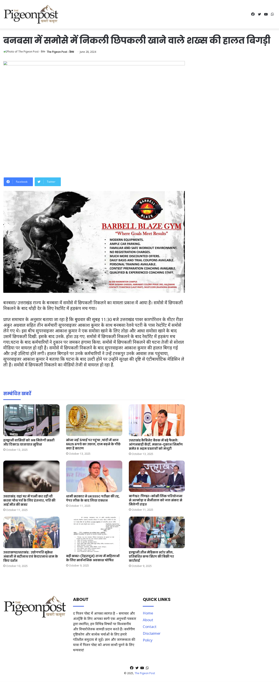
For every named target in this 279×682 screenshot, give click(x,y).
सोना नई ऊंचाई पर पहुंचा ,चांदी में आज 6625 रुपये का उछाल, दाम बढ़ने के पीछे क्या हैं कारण (93, 444)
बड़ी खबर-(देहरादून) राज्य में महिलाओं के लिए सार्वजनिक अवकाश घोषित (92, 558)
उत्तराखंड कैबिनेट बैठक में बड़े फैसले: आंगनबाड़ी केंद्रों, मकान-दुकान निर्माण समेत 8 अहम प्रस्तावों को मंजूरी (156, 444)
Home (148, 613)
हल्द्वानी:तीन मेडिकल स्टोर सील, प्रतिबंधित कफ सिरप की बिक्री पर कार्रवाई (151, 556)
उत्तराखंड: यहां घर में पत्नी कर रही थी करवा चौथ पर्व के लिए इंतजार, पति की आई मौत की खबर (29, 500)
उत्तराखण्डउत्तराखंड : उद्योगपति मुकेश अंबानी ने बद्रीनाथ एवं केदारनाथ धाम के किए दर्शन (30, 556)
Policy (148, 640)
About (148, 619)
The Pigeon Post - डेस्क (60, 52)
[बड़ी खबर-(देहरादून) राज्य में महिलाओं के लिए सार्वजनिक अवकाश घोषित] (94, 534)
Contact (150, 626)
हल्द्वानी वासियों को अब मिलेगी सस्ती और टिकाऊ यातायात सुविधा (28, 442)
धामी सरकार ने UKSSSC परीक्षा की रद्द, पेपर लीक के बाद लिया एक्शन (93, 498)
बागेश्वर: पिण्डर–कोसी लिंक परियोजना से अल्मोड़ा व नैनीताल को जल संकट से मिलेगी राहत (155, 500)
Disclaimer (152, 633)
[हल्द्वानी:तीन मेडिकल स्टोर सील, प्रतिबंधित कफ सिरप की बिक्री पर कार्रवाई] (157, 532)
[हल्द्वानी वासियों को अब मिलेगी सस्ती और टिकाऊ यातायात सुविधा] (31, 420)
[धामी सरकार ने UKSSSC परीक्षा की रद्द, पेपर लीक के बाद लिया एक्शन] (94, 476)
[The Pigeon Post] (31, 14)
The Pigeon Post (144, 673)
